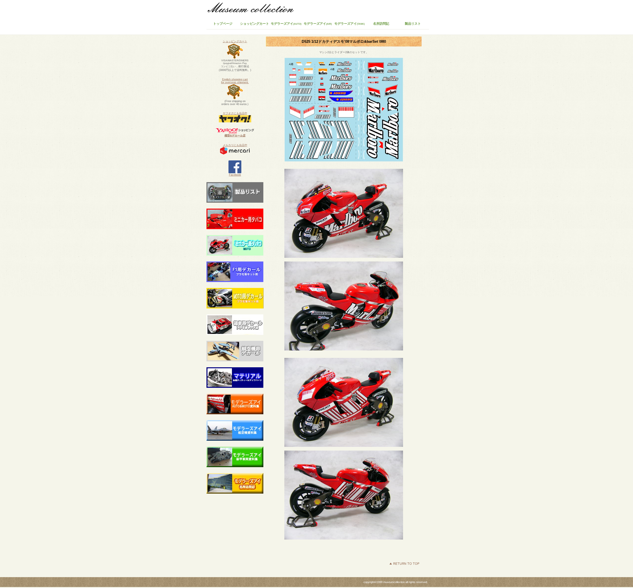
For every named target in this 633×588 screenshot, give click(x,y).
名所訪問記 (381, 23)
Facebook (235, 174)
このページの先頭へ (404, 563)
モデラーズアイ (349, 23)
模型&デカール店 (235, 135)
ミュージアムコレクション (253, 8)
